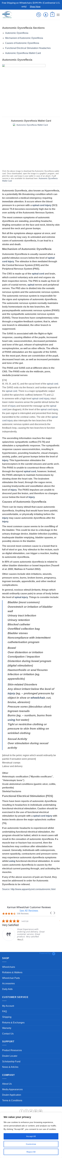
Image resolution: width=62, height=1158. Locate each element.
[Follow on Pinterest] (36, 1111)
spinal (31, 285)
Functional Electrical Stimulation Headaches (28, 48)
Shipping (6, 1017)
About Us (7, 1084)
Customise (31, 1144)
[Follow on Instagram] (26, 1111)
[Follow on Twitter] (31, 1111)
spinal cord (38, 205)
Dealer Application (11, 1095)
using (11, 719)
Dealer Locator (9, 1056)
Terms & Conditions (12, 1100)
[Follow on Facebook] (21, 1111)
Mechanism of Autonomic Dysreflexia (24, 38)
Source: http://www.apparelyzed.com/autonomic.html (29, 889)
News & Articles (10, 1067)
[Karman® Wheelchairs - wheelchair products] (12, 15)
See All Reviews (29, 910)
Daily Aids (7, 989)
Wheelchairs (8, 967)
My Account (8, 1006)
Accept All (31, 1136)
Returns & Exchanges (13, 1022)
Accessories (8, 983)
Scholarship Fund (11, 1061)
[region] (31, 1135)
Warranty (6, 1028)
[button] (38, 14)
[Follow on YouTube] (40, 1111)
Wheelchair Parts (11, 978)
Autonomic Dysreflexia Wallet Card (23, 53)
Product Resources (12, 1050)
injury (48, 205)
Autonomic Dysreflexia (16, 33)
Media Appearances (12, 1089)
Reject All (31, 1152)
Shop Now (35, 6)
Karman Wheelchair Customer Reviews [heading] (29, 907)
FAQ (4, 1011)
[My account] (45, 14)
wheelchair (38, 697)
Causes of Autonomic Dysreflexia (22, 43)
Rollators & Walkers (12, 972)
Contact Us (8, 1033)
